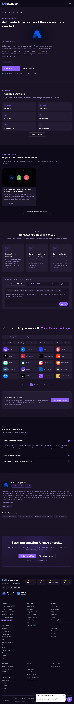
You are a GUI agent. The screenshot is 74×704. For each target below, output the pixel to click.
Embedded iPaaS (7, 620)
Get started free (28, 556)
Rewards (53, 633)
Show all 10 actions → (37, 134)
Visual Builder (31, 606)
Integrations (11, 12)
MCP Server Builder (8, 612)
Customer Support (7, 642)
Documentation (55, 609)
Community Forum (56, 620)
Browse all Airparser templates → (37, 212)
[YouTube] (11, 587)
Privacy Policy (30, 698)
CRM (9, 343)
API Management (7, 617)
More (66, 343)
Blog (52, 612)
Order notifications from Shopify (45, 290)
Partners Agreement (35, 701)
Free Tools (54, 614)
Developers (5, 653)
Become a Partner (7, 666)
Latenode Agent (8, 606)
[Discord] (15, 587)
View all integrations (46, 556)
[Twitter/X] (3, 587)
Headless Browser (32, 617)
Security (53, 636)
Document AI (7, 62)
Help (29, 486)
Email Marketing (19, 343)
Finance (4, 647)
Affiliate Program (7, 669)
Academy (53, 617)
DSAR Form (25, 701)
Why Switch (5, 680)
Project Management (46, 343)
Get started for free (11, 68)
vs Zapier (5, 683)
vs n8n (4, 688)
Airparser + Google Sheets (25, 516)
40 (45, 385)
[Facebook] (18, 587)
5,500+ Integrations (32, 620)
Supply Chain (6, 650)
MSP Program (6, 672)
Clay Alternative (7, 691)
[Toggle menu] (70, 3)
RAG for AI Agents (7, 614)
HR (3, 639)
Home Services (6, 631)
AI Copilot (31, 625)
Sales (3, 645)
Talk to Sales (30, 669)
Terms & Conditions (20, 698)
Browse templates (29, 68)
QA (3, 658)
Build (62, 304)
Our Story (54, 628)
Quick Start (54, 606)
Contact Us (30, 666)
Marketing (5, 629)
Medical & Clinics (7, 637)
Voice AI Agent (55, 666)
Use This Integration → (19, 106)
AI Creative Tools (32, 343)
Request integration (60, 400)
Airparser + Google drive (9, 516)
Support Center (31, 674)
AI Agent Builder (7, 609)
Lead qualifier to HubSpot (27, 290)
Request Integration (33, 677)
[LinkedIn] (7, 587)
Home (4, 12)
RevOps (4, 655)
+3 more (58, 290)
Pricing (53, 631)
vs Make (4, 685)
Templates (30, 622)
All (4, 343)
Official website (18, 486)
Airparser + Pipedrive (60, 516)
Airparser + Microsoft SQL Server (43, 516)
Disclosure (18, 701)
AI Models (59, 343)
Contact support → (24, 432)
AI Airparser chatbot (12, 290)
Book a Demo (30, 672)
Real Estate (5, 634)
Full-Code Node (31, 614)
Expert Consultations (33, 680)
